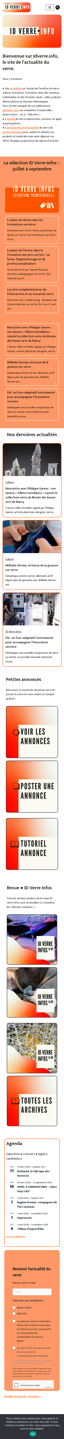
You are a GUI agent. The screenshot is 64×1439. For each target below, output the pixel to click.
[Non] (59, 1426)
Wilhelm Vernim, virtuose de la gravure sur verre (27, 364)
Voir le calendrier (15, 1237)
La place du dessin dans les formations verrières (25, 222)
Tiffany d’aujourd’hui (30, 1229)
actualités (16, 88)
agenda (11, 119)
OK (32, 1434)
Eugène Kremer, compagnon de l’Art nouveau (37, 1204)
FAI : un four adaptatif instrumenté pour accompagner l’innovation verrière (31, 397)
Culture (9, 482)
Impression (24, 1218)
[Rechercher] (57, 7)
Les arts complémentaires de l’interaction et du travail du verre (30, 292)
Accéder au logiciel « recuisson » (22, 1396)
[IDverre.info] (17, 7)
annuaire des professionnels (23, 127)
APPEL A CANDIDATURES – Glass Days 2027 (37, 1189)
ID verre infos (13, 631)
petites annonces (12, 132)
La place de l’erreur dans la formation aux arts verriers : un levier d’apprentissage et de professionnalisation (28, 257)
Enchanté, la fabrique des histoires (33, 1173)
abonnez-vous (11, 110)
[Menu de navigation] (50, 7)
